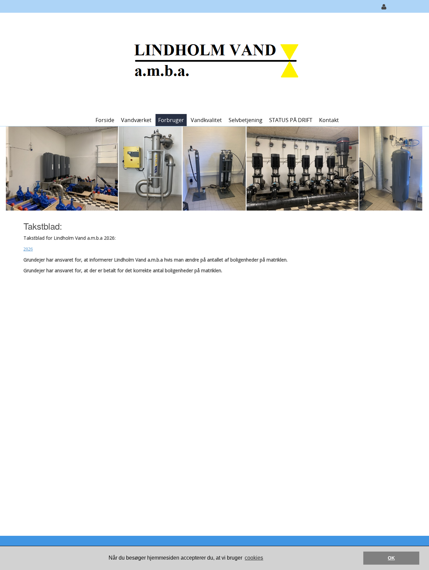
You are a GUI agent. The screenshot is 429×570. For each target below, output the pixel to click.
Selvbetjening (245, 120)
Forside (105, 120)
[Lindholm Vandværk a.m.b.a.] (212, 63)
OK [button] (391, 558)
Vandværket (136, 120)
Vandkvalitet (206, 120)
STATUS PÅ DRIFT (290, 120)
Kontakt (329, 120)
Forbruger (171, 120)
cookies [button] (254, 558)
